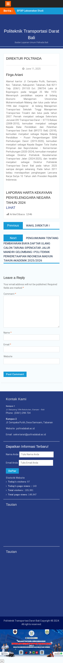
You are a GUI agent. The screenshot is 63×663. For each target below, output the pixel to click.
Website (8, 356)
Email (7, 344)
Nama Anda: (12, 454)
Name (8, 332)
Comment (10, 294)
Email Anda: (12, 462)
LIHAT (10, 207)
